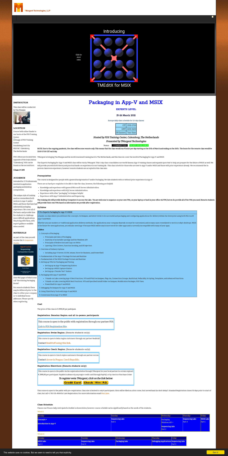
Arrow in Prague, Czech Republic (50, 354)
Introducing (114, 31)
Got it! (215, 452)
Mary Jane (67, 388)
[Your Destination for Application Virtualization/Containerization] (30, 7)
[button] (114, 58)
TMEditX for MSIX (114, 85)
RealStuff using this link (46, 337)
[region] (114, 58)
